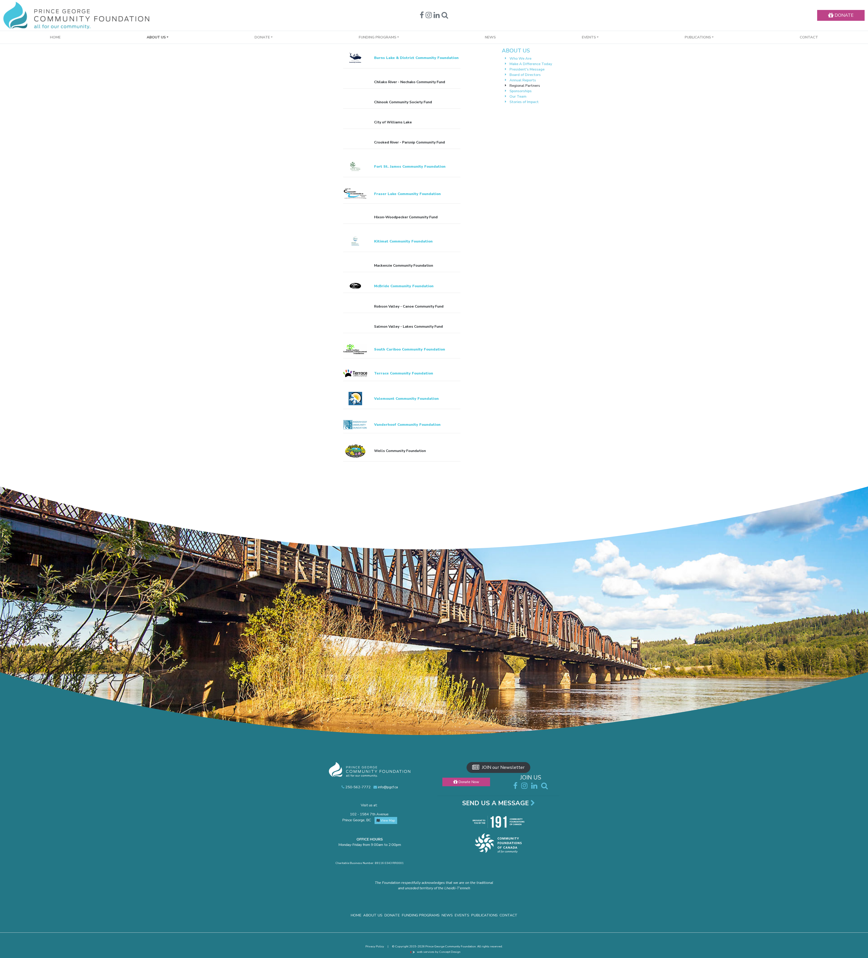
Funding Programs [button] (377, 37)
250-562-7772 (357, 787)
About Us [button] (156, 37)
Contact (809, 37)
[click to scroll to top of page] (861, 952)
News (490, 37)
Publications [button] (698, 37)
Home (55, 37)
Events (462, 915)
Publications (484, 915)
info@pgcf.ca (387, 787)
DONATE (843, 15)
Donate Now (468, 781)
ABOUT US (516, 50)
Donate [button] (262, 37)
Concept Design (449, 952)
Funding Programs (421, 915)
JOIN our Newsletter (503, 767)
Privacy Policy (375, 946)
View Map (387, 820)
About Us (372, 915)
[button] (445, 16)
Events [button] (589, 37)
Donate (392, 915)
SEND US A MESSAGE (496, 803)
